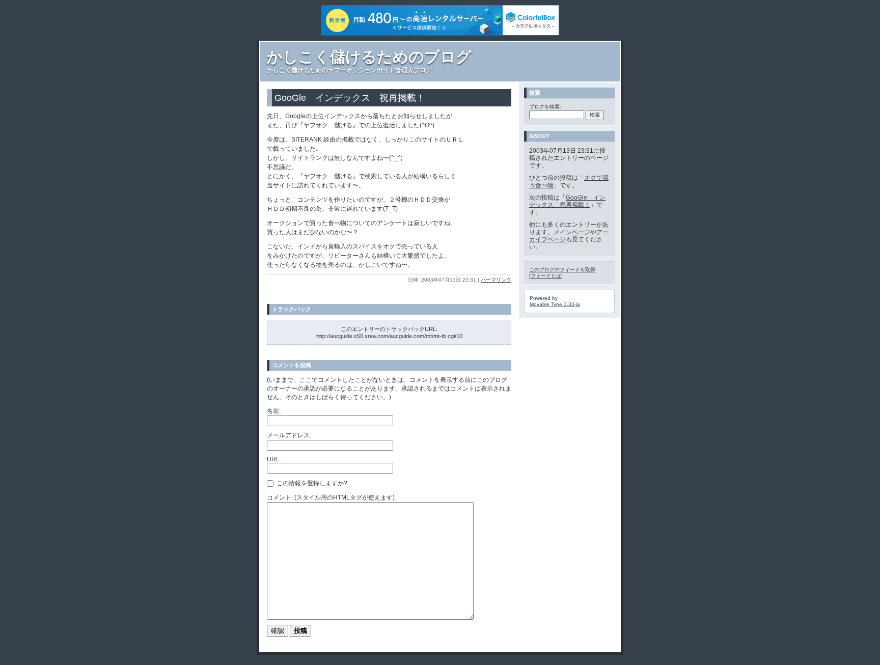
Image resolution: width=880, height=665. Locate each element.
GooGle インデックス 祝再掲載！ (567, 201)
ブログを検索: (545, 106)
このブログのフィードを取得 (562, 269)
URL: (274, 459)
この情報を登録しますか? (311, 483)
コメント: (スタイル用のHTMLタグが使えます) (331, 497)
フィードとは (546, 276)
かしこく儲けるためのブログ (369, 56)
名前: (274, 410)
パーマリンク (496, 280)
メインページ (572, 232)
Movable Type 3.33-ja (555, 304)
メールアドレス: (289, 435)
